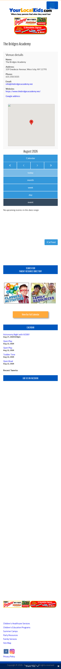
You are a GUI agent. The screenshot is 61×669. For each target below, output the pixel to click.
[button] (31, 122)
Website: (10, 89)
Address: (10, 67)
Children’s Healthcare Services (16, 623)
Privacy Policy (9, 656)
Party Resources (10, 635)
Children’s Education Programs (16, 627)
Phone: (9, 74)
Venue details (14, 54)
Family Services (10, 639)
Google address (13, 96)
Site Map (7, 643)
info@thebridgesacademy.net (19, 84)
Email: (9, 81)
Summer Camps (10, 631)
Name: (9, 59)
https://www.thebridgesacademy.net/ (23, 91)
